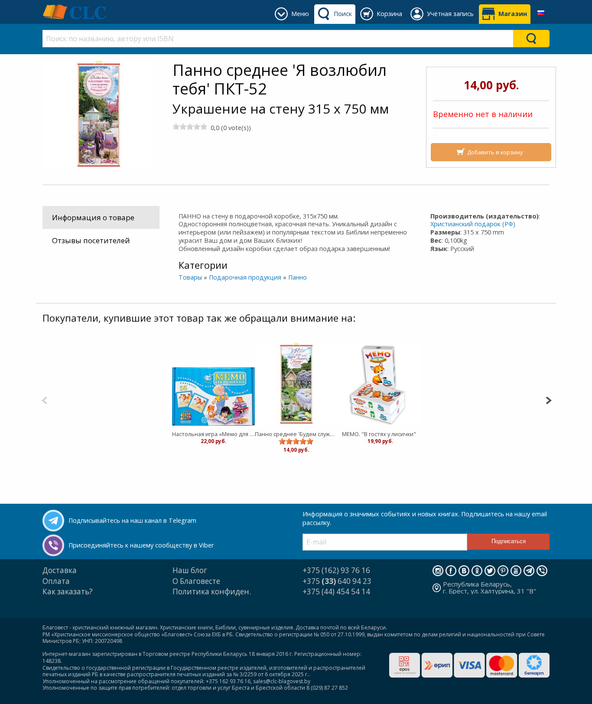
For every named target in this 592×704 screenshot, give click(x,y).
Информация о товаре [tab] (93, 217)
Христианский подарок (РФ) (472, 224)
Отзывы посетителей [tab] (91, 240)
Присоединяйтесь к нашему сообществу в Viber (141, 545)
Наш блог (189, 570)
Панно (297, 277)
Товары (190, 277)
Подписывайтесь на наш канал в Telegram (132, 520)
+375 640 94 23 (337, 581)
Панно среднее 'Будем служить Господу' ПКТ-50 (296, 434)
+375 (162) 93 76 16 (336, 570)
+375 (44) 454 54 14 (336, 591)
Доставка (59, 570)
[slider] (189, 126)
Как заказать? (67, 591)
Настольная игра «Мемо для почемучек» (213, 434)
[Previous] (44, 399)
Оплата (56, 581)
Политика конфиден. (211, 591)
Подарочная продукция (245, 277)
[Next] (548, 399)
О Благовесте (196, 581)
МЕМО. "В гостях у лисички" (379, 434)
